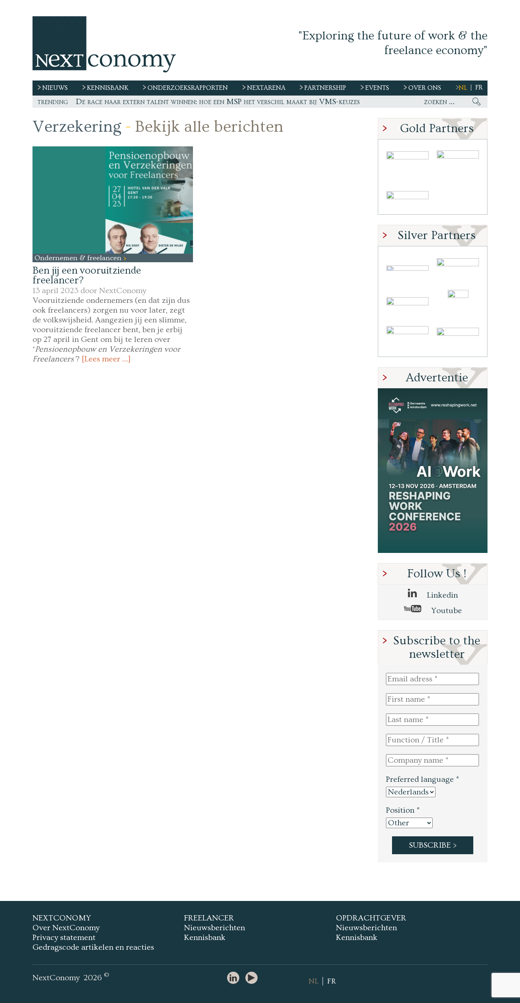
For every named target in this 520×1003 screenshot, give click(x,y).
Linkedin (441, 595)
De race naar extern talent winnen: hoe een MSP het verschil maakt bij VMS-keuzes (218, 101)
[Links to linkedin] (235, 978)
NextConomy (122, 290)
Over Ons (424, 87)
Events (377, 87)
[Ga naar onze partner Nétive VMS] (458, 303)
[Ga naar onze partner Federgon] (407, 339)
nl (463, 87)
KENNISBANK (107, 87)
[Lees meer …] (106, 359)
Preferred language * (422, 779)
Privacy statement (63, 937)
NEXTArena (266, 87)
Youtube (445, 610)
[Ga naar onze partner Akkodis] (407, 268)
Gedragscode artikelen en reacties (93, 947)
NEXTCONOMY (61, 918)
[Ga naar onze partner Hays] (407, 196)
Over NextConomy (66, 927)
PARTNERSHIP (325, 87)
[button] (112, 199)
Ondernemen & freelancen (79, 258)
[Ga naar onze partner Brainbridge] (407, 161)
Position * (403, 810)
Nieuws (55, 87)
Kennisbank (204, 937)
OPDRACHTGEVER (371, 918)
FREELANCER (209, 918)
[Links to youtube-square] (253, 978)
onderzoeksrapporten (187, 87)
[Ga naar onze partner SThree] (458, 161)
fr (479, 87)
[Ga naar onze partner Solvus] (407, 303)
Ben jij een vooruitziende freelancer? (86, 275)
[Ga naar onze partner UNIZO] (458, 268)
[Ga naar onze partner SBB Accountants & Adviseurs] (458, 339)
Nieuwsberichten (214, 927)
